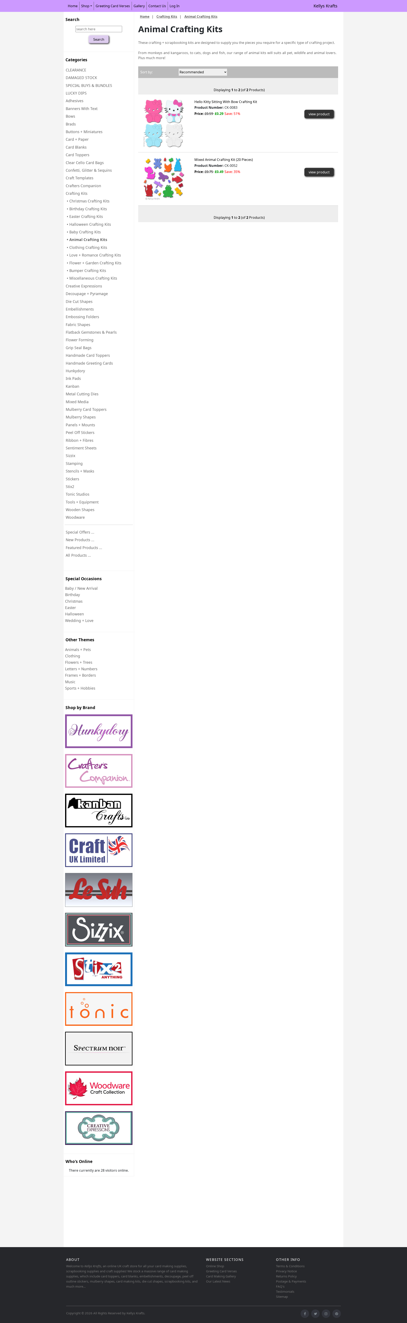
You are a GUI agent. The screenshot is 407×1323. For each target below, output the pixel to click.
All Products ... (78, 555)
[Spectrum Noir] (99, 1048)
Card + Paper (77, 139)
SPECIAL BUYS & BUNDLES (89, 85)
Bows (70, 116)
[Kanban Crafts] (99, 810)
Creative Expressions (84, 286)
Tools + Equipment (82, 502)
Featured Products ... (84, 547)
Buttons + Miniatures (84, 131)
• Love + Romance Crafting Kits (93, 255)
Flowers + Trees (78, 662)
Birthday (72, 594)
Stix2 (70, 486)
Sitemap (282, 1296)
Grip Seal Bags (78, 347)
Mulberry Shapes (81, 417)
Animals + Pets (78, 649)
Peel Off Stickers (80, 432)
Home (73, 6)
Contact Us (157, 6)
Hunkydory (75, 370)
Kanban (72, 386)
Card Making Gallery (221, 1276)
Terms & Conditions (290, 1266)
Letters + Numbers (81, 668)
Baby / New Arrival (81, 588)
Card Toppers (77, 154)
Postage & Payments (291, 1281)
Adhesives (74, 100)
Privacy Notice (286, 1271)
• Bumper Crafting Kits (86, 270)
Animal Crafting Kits (200, 16)
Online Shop (215, 1266)
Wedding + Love (79, 620)
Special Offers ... (80, 532)
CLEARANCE (76, 69)
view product (319, 114)
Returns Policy (286, 1276)
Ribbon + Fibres (79, 440)
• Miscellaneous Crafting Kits (91, 278)
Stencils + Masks (80, 471)
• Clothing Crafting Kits (86, 247)
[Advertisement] (191, 1212)
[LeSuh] (99, 890)
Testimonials (285, 1291)
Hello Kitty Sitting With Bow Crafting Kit (225, 101)
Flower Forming (79, 339)
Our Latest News (218, 1281)
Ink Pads (73, 378)
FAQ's (280, 1286)
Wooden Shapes (80, 509)
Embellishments (80, 309)
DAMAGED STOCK (81, 77)
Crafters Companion (83, 185)
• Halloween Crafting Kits (88, 224)
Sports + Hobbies (80, 688)
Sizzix (70, 455)
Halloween (74, 613)
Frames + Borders (80, 675)
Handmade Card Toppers (88, 355)
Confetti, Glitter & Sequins (89, 170)
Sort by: (146, 72)
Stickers (72, 478)
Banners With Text (82, 108)
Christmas (73, 601)
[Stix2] (99, 929)
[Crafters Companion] (99, 771)
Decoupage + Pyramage (87, 293)
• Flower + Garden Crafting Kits (93, 262)
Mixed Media (77, 401)
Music (70, 681)
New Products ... (80, 539)
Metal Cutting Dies (82, 393)
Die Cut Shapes (79, 301)
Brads (71, 124)
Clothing (72, 655)
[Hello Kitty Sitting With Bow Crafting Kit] (163, 123)
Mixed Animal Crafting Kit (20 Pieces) (223, 159)
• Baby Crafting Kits (83, 231)
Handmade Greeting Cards (89, 363)
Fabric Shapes (78, 324)
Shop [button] (85, 6)
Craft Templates (79, 177)
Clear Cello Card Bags (85, 162)
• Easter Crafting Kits (84, 216)
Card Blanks (76, 147)
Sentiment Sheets (81, 447)
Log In (175, 6)
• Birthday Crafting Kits (86, 208)
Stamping (74, 463)
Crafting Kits (166, 16)
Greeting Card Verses (113, 6)
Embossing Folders (82, 316)
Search (72, 19)
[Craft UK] (99, 850)
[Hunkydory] (99, 731)
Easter (70, 607)
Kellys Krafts (325, 6)
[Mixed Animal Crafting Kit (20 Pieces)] (163, 178)
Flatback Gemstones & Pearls (91, 332)
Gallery (139, 6)
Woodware (75, 517)
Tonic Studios (77, 494)
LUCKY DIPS (76, 93)
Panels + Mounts (80, 424)
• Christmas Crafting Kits (87, 201)
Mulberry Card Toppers (86, 409)
